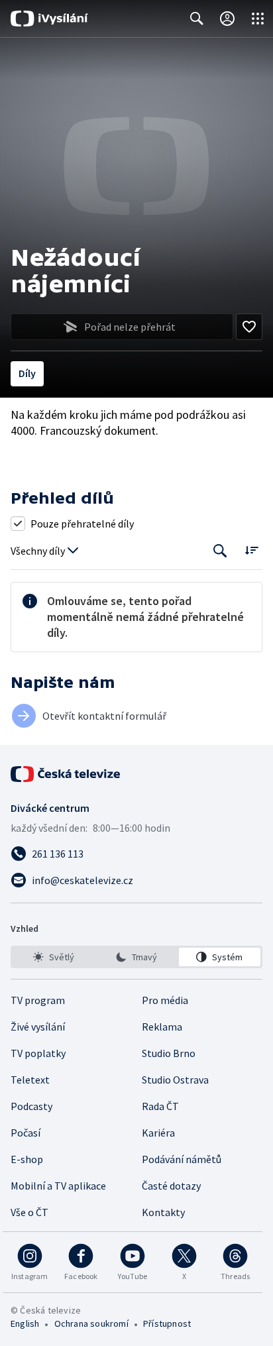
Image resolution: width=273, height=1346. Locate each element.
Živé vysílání (38, 1026)
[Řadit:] (251, 550)
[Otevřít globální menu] (258, 18)
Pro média (165, 1000)
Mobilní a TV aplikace (58, 1185)
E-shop (27, 1159)
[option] (53, 957)
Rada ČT (160, 1106)
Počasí (25, 1132)
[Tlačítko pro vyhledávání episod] (220, 551)
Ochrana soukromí (91, 1323)
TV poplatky (38, 1053)
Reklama (162, 1026)
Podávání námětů (181, 1159)
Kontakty (163, 1212)
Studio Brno (168, 1053)
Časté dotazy (171, 1185)
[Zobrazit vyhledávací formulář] (197, 18)
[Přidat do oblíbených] (249, 326)
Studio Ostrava (175, 1079)
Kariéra (158, 1132)
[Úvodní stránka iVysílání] (49, 19)
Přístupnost (167, 1323)
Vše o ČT (29, 1212)
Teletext (30, 1079)
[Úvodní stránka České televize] (66, 774)
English (25, 1323)
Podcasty (31, 1106)
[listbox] (136, 957)
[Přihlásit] (227, 18)
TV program (38, 1000)
